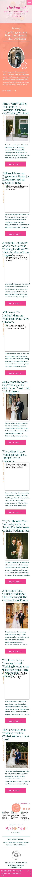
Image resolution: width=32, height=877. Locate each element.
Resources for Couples (3, 472)
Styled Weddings (3, 122)
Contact (23, 845)
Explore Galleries (23, 842)
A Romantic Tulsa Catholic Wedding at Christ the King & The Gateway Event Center (15, 595)
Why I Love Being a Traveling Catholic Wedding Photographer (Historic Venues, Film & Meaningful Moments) (15, 668)
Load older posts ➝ (23, 803)
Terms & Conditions (8, 873)
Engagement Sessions (3, 193)
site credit (17, 872)
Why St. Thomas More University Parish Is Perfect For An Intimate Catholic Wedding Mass (15, 525)
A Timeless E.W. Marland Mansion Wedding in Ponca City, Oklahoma (15, 317)
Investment (9, 845)
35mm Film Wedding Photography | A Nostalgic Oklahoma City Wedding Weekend (15, 108)
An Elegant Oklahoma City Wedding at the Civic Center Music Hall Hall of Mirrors (15, 386)
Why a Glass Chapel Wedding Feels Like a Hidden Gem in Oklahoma (14, 456)
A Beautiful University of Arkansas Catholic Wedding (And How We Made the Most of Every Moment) (15, 249)
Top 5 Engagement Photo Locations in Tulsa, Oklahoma (16, 35)
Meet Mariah (13, 842)
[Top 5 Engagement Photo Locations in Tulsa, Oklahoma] (16, 57)
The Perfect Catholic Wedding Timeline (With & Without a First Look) (15, 734)
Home (5, 842)
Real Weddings (3, 260)
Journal (17, 845)
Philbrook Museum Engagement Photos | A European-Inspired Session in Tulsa (15, 178)
